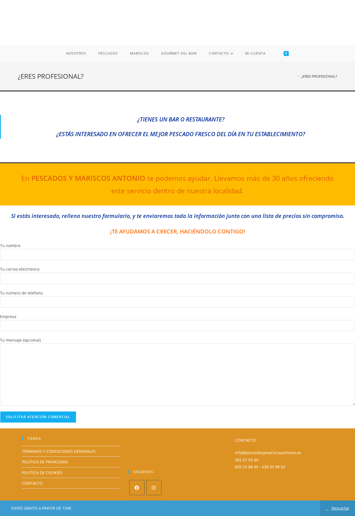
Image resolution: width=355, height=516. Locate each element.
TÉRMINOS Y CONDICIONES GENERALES (59, 451)
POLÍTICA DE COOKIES (42, 472)
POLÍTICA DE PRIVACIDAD (45, 461)
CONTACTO (32, 483)
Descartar (340, 508)
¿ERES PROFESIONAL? (319, 76)
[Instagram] (153, 487)
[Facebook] (136, 487)
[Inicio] (294, 76)
